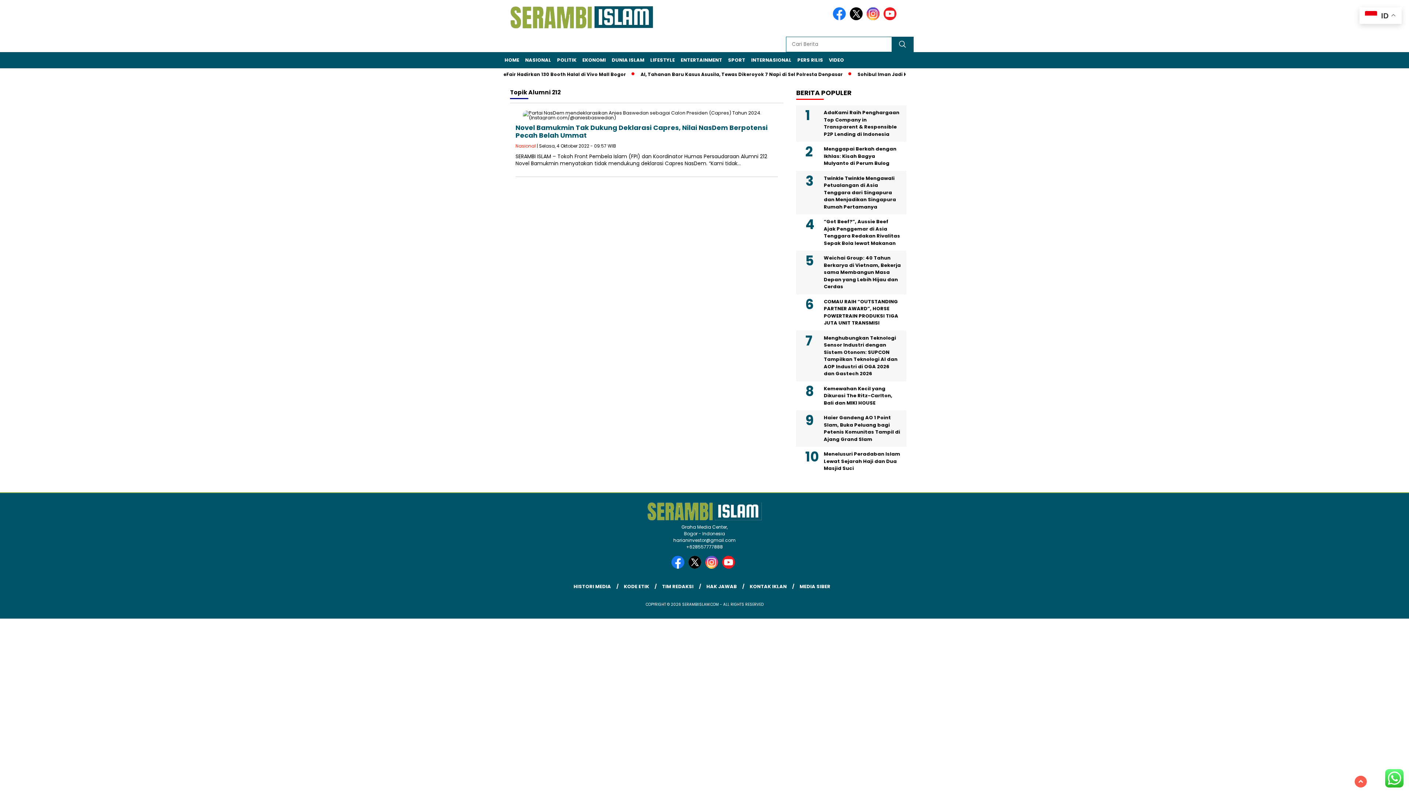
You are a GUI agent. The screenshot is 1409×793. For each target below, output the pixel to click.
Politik (566, 60)
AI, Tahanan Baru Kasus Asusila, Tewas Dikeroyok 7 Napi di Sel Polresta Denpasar (722, 74)
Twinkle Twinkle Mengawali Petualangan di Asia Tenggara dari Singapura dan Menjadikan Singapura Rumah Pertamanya (860, 192)
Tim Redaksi (677, 586)
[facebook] (840, 18)
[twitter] (857, 18)
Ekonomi (594, 60)
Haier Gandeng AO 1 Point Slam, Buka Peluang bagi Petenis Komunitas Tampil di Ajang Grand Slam (862, 428)
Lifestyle (662, 60)
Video (836, 60)
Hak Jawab (721, 586)
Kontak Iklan (768, 586)
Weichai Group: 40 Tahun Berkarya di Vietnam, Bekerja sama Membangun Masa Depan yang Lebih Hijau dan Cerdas (862, 272)
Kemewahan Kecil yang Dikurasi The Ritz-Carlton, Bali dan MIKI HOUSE (858, 395)
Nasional (538, 60)
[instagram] (874, 18)
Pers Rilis (810, 60)
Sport (736, 60)
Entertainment (701, 60)
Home (512, 60)
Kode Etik (636, 586)
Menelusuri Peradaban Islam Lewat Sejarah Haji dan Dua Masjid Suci (862, 461)
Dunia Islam (628, 60)
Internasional (771, 60)
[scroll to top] (1360, 781)
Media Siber (815, 586)
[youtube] (891, 18)
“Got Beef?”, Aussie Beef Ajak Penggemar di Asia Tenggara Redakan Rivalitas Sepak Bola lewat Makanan (862, 232)
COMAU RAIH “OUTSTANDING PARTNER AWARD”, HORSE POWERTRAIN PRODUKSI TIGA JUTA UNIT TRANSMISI (861, 312)
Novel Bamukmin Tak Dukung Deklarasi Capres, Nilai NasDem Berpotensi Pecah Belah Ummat (642, 131)
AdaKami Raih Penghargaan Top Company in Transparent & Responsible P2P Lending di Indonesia (861, 123)
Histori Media (592, 586)
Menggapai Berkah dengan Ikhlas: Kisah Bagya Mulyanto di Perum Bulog (860, 156)
